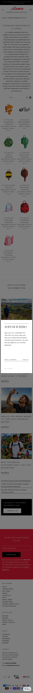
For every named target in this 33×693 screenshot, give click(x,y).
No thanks (8, 368)
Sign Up (26, 359)
